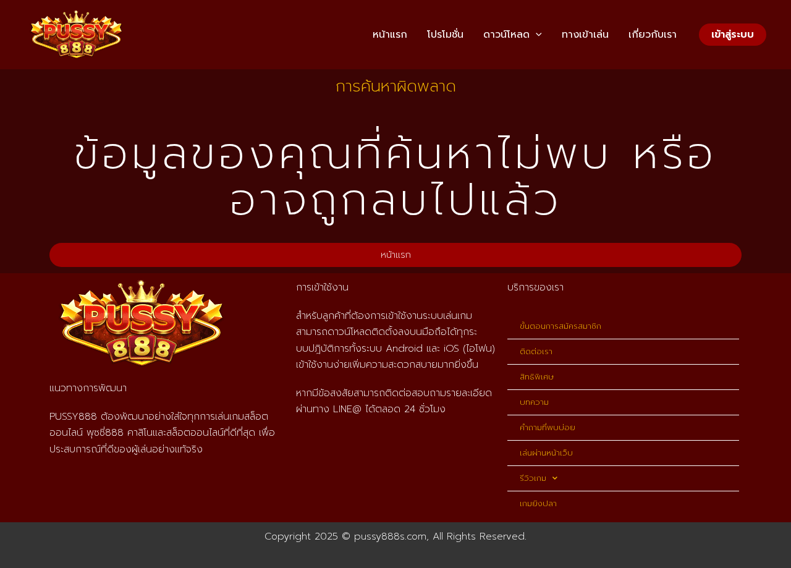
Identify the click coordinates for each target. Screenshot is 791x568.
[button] (536, 35)
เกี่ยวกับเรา (652, 34)
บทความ (534, 402)
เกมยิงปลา (538, 503)
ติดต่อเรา (536, 351)
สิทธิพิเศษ (537, 377)
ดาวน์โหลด (506, 34)
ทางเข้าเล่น (585, 34)
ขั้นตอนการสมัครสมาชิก (560, 326)
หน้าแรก (390, 34)
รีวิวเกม (533, 478)
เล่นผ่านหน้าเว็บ (546, 453)
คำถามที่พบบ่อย (547, 427)
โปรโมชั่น (445, 34)
